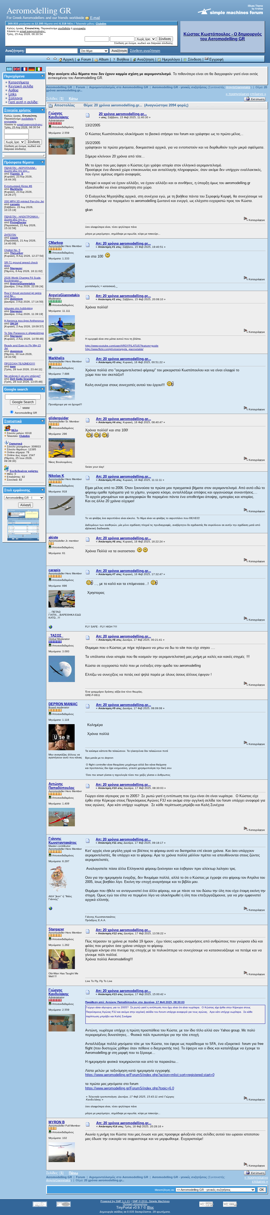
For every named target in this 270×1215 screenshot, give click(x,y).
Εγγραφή (215, 59)
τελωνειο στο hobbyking (18, 308)
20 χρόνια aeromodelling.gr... (123, 114)
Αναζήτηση (145, 59)
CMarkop (56, 243)
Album (103, 59)
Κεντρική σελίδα (20, 86)
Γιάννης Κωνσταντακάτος (63, 840)
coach (14, 237)
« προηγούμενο (237, 94)
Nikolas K (56, 476)
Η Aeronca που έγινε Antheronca (24, 320)
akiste (53, 537)
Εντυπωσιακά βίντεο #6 (18, 186)
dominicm (16, 298)
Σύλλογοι (15, 98)
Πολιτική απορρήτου (135, 1204)
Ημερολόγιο (170, 59)
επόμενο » (258, 94)
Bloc (150, 1207)
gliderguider (59, 418)
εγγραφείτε (79, 28)
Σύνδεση (194, 59)
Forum (85, 59)
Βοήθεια (122, 59)
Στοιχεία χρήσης (17, 110)
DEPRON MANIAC (63, 704)
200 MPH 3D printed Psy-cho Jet (24, 201)
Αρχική (68, 59)
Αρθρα (13, 90)
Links (12, 94)
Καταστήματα (18, 82)
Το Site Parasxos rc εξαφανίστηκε (24, 333)
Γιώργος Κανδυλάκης (59, 115)
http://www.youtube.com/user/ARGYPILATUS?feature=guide (121, 345)
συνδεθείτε (64, 28)
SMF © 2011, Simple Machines (151, 1201)
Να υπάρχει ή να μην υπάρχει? (22, 375)
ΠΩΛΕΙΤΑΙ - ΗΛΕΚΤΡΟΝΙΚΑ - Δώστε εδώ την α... (21, 218)
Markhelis (16, 188)
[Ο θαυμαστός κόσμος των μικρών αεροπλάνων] (51, 909)
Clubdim (101, 23)
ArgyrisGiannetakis (22, 283)
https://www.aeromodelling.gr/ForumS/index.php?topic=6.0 (129, 1088)
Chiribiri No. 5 (12, 250)
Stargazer (16, 268)
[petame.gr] (51, 628)
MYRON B (57, 1122)
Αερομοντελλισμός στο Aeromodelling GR (118, 87)
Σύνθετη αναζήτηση (145, 51)
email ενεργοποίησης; (33, 31)
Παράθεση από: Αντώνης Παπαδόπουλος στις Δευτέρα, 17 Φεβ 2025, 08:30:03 (135, 1002)
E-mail (94, 18)
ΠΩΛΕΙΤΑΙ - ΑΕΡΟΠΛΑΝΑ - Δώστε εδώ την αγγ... (20, 169)
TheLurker (16, 252)
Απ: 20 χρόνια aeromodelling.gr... (123, 243)
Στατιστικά (13, 421)
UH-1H (14, 323)
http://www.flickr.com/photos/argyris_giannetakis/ (114, 349)
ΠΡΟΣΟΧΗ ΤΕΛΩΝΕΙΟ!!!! (19, 363)
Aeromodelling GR (59, 87)
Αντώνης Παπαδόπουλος (62, 786)
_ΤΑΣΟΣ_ (56, 636)
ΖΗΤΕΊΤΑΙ (10, 234)
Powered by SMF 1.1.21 (115, 1201)
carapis (15, 204)
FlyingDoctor (18, 222)
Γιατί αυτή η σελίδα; (23, 102)
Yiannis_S (16, 173)
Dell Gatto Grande (21, 378)
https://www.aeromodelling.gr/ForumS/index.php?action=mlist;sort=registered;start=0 (149, 1075)
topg (13, 366)
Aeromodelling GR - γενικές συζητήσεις (180, 87)
